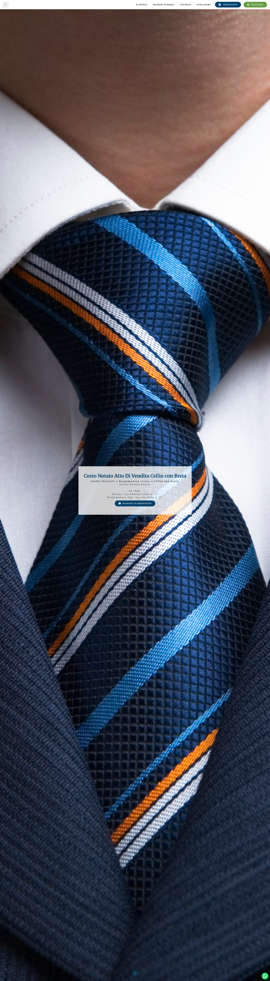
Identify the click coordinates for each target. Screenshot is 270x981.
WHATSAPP (257, 5)
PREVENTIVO (230, 5)
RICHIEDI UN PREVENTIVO (137, 503)
